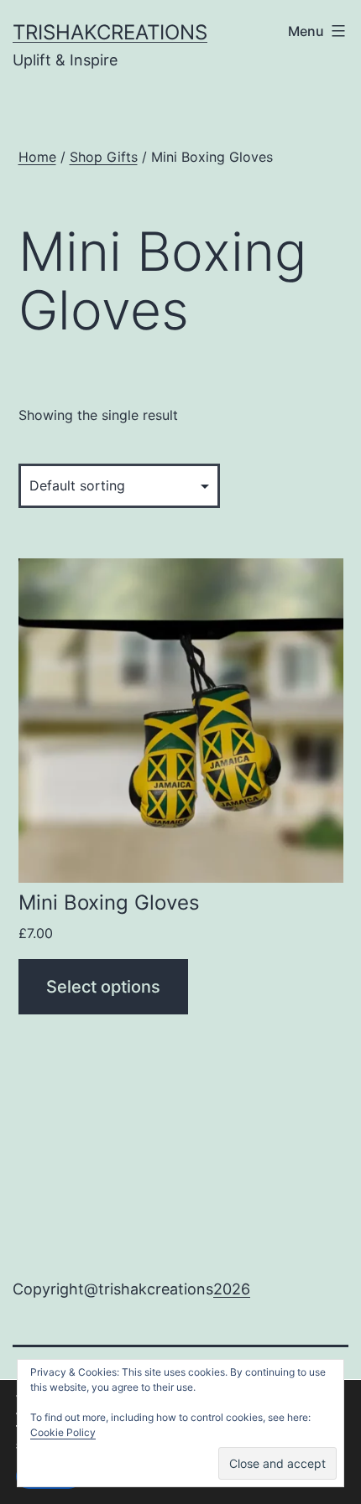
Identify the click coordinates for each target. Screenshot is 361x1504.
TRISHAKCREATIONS (110, 32)
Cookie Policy (63, 1432)
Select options (103, 987)
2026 (231, 1289)
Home (37, 156)
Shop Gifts (104, 156)
